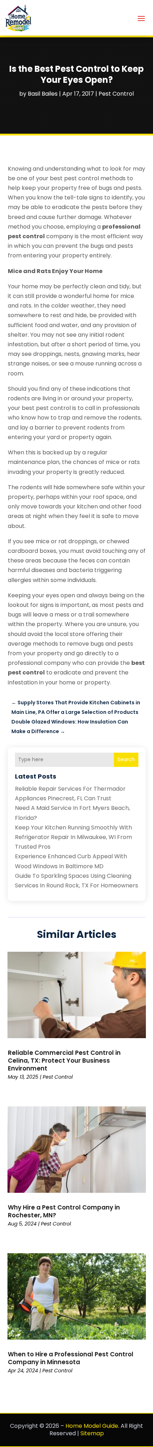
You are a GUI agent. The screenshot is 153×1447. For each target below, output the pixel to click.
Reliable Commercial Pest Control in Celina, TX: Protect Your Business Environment (64, 1060)
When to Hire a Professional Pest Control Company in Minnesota (70, 1358)
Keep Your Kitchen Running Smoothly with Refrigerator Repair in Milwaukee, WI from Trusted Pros (73, 837)
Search (126, 759)
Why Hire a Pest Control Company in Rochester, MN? (64, 1211)
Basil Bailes (43, 94)
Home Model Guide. (92, 1426)
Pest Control (116, 94)
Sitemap (92, 1433)
